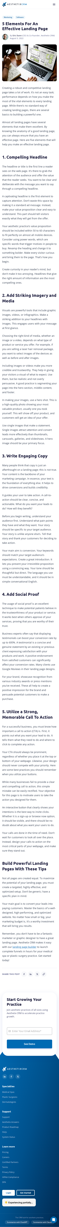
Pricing (5, 1152)
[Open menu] (54, 4)
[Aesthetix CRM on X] (17, 1076)
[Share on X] (37, 974)
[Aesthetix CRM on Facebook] (11, 1076)
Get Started (25, 1192)
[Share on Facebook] (24, 974)
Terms (5, 1167)
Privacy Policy (8, 1172)
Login (8, 1192)
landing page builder (24, 947)
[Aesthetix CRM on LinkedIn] (4, 1076)
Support (6, 1117)
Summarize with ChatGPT (17, 1222)
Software (20, 17)
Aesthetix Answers (10, 1122)
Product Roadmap (10, 1127)
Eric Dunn (17, 35)
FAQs (4, 1132)
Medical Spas (8, 1092)
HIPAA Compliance (10, 1177)
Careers (5, 1157)
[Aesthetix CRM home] (14, 4)
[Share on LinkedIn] (30, 974)
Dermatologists (9, 1102)
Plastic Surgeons (9, 1097)
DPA (4, 1182)
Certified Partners (10, 1162)
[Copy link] (44, 974)
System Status (8, 1137)
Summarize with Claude (42, 1222)
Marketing (8, 17)
